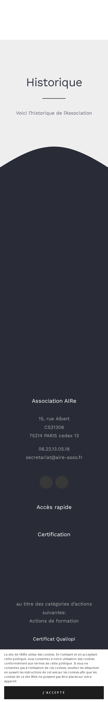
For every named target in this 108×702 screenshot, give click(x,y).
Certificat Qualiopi (54, 639)
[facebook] (46, 482)
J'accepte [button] (54, 692)
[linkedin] (61, 482)
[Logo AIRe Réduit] (22, 8)
